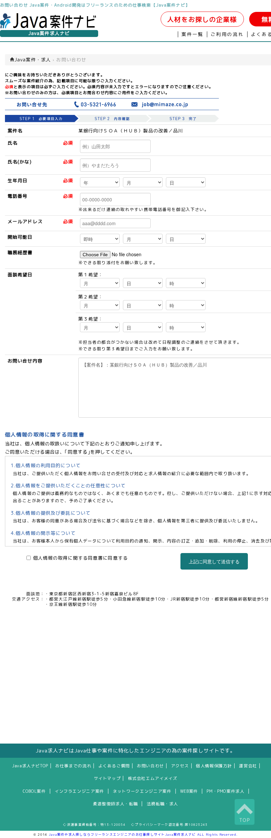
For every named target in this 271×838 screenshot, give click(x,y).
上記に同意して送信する (214, 561)
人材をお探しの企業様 (202, 19)
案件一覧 (192, 34)
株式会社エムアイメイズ (152, 778)
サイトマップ (107, 778)
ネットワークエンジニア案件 (142, 791)
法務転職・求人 (162, 803)
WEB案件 (189, 791)
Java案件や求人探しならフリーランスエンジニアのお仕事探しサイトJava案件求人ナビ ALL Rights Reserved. (143, 834)
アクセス (180, 765)
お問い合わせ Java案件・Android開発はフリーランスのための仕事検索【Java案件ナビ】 (95, 5)
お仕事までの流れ (73, 765)
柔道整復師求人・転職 (115, 803)
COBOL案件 (34, 791)
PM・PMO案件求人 (225, 791)
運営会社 (248, 765)
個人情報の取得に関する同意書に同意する (80, 558)
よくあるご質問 (114, 765)
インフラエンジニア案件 (79, 791)
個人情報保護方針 (214, 765)
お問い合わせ (150, 765)
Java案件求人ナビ (49, 33)
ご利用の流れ (227, 34)
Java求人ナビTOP (30, 765)
